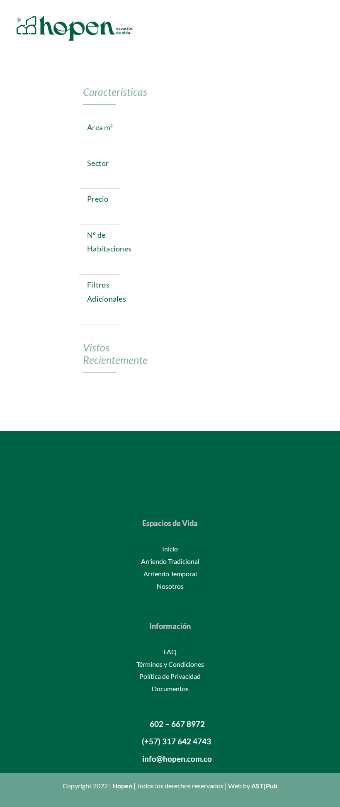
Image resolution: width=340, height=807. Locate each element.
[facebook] (143, 486)
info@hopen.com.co (177, 758)
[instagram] (170, 486)
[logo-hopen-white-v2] (170, 452)
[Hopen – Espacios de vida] (74, 16)
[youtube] (183, 486)
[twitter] (156, 486)
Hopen (122, 786)
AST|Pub (264, 786)
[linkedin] (196, 486)
